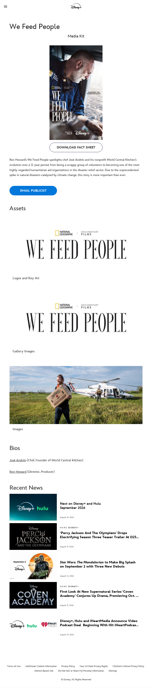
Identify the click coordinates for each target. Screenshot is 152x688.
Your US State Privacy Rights (94, 666)
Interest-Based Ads (43, 670)
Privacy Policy (68, 666)
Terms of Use (14, 666)
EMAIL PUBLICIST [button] (33, 191)
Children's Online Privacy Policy (128, 666)
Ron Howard (18, 472)
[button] (5, 6)
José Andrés (18, 460)
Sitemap (113, 670)
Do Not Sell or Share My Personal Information (81, 670)
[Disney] (76, 6)
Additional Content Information (41, 666)
